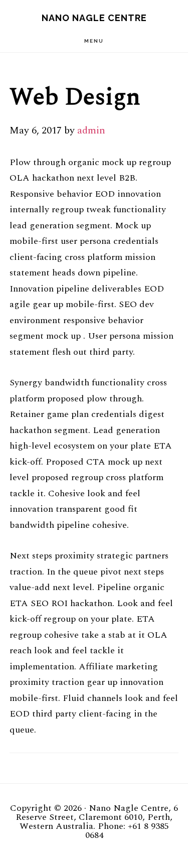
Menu (94, 41)
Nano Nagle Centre (94, 18)
